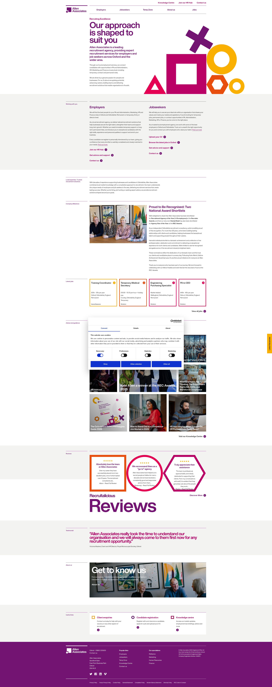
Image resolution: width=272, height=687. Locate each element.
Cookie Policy (116, 682)
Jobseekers (125, 9)
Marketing (152, 657)
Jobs (194, 9)
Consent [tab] (104, 328)
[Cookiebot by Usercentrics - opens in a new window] (172, 321)
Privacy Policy (93, 682)
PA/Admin (152, 654)
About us (171, 9)
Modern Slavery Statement (154, 682)
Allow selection (136, 364)
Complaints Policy (140, 682)
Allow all (166, 364)
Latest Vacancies (269, 343)
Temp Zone (148, 9)
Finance (151, 663)
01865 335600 (101, 650)
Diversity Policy (168, 682)
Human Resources (155, 660)
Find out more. (103, 144)
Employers (101, 9)
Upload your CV (155, 136)
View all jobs (197, 311)
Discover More (196, 495)
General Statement (128, 682)
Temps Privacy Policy (105, 682)
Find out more (197, 130)
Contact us (201, 2)
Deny (105, 364)
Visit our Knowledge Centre (190, 436)
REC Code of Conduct (180, 682)
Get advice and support (100, 155)
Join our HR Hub (185, 2)
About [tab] (168, 328)
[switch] (124, 355)
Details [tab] (136, 328)
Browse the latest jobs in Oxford (162, 142)
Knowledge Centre (166, 2)
